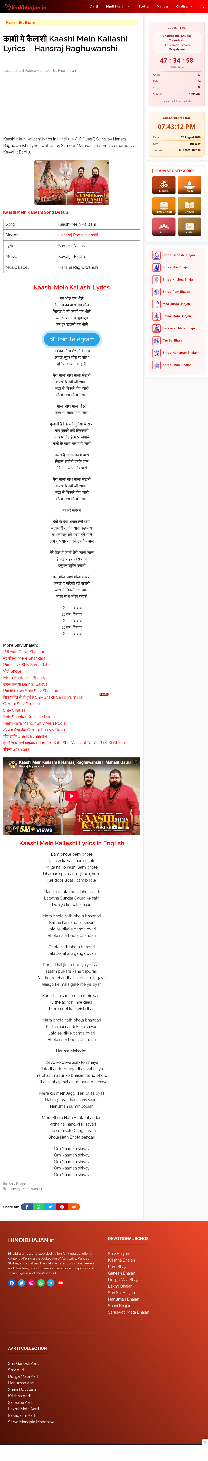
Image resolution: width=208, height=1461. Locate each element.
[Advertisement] (104, 729)
